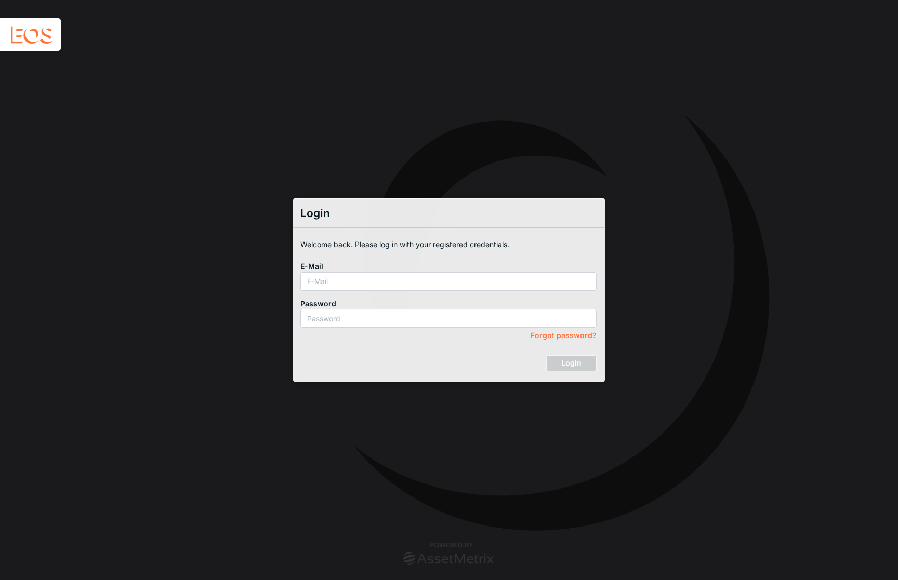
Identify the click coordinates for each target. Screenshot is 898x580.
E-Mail (311, 266)
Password (318, 303)
